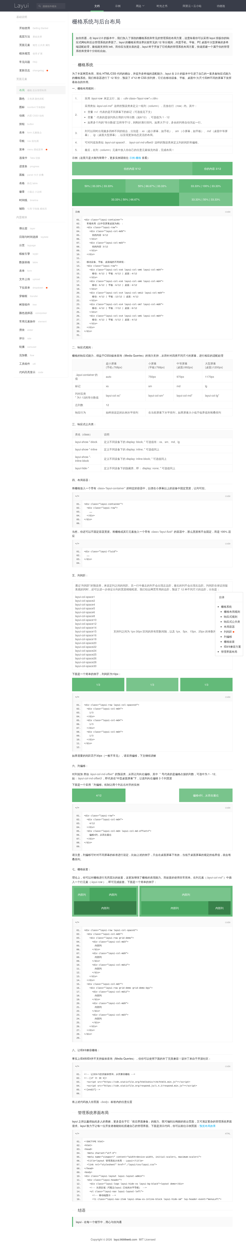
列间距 (228, 631)
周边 (138, 6)
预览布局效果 (207, 1126)
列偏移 (228, 636)
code (227, 212)
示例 (118, 6)
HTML (227, 1133)
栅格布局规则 (232, 611)
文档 (97, 6)
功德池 (221, 6)
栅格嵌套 (229, 641)
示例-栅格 (135, 158)
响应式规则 (230, 616)
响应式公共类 (232, 621)
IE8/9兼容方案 (232, 646)
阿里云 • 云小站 (192, 6)
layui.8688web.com (125, 1239)
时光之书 (162, 6)
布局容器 (229, 626)
